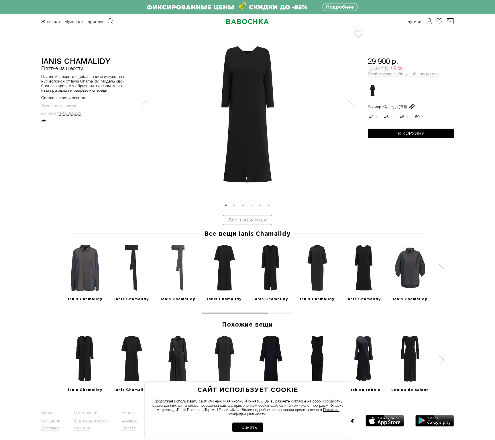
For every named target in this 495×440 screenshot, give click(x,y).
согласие (298, 401)
